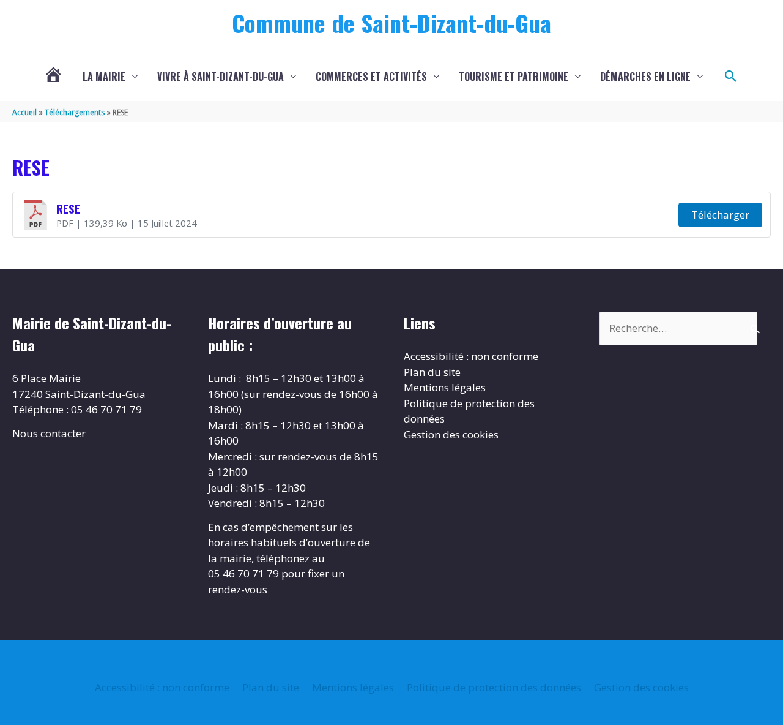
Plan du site (432, 372)
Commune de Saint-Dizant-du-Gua (391, 23)
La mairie (104, 76)
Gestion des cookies (451, 434)
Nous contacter (49, 433)
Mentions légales (445, 387)
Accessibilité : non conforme (471, 356)
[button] (731, 77)
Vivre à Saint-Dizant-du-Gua (220, 76)
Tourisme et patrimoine (513, 76)
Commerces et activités (371, 76)
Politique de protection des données (494, 687)
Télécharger (720, 215)
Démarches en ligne (645, 76)
